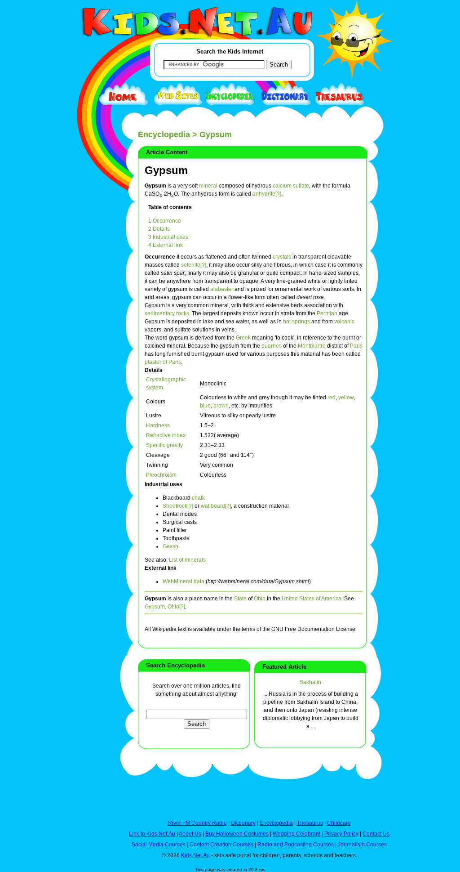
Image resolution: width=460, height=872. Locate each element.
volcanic (344, 321)
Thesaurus (310, 823)
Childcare (339, 823)
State (240, 598)
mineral (208, 186)
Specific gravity (164, 445)
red (331, 397)
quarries (271, 346)
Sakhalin (310, 682)
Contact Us (376, 834)
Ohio (259, 598)
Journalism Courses (362, 844)
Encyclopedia (164, 134)
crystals (282, 257)
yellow (346, 397)
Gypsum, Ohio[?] (165, 607)
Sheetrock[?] (178, 506)
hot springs (296, 321)
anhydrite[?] (266, 194)
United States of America (311, 598)
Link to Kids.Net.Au (152, 834)
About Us (190, 834)
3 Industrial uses (168, 237)
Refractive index (166, 435)
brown (221, 405)
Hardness (158, 425)
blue (205, 405)
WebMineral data (183, 581)
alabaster (221, 289)
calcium (282, 186)
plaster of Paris (163, 362)
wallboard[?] (216, 506)
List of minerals (187, 560)
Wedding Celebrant (296, 834)
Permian (327, 313)
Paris (356, 346)
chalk (198, 498)
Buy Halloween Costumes (237, 834)
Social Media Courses (159, 844)
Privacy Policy (341, 834)
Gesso (170, 546)
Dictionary (243, 823)
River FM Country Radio (197, 823)
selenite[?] (193, 265)
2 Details (159, 229)
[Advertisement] (88, 329)
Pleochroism (161, 475)
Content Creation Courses (221, 844)
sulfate (301, 186)
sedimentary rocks (167, 313)
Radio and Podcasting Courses (295, 844)
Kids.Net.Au (195, 855)
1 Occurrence (164, 221)
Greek (243, 338)
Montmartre (312, 346)
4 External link (165, 245)
